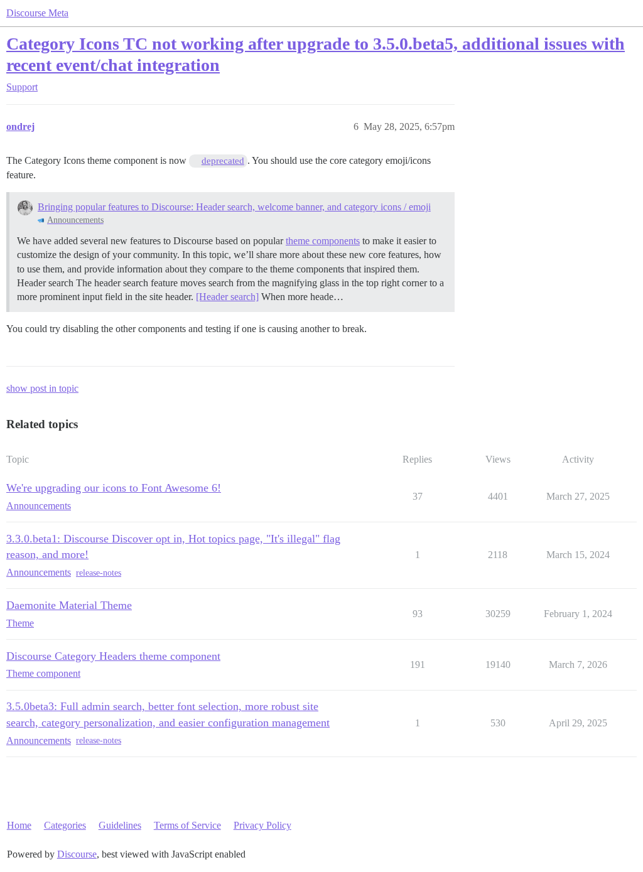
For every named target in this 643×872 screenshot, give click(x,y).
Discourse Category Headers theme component (113, 656)
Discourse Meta (37, 13)
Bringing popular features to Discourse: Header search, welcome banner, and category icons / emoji (234, 207)
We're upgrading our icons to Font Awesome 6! (113, 488)
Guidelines (120, 825)
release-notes (98, 573)
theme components (323, 240)
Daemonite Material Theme (69, 605)
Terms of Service (187, 825)
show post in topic (42, 388)
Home (19, 825)
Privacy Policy (262, 825)
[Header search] (227, 296)
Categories (65, 825)
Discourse (77, 854)
